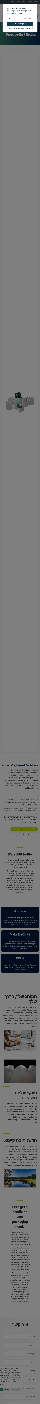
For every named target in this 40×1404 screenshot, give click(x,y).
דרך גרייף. (15, 1301)
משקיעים (29, 2)
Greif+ (18, 2)
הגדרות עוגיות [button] (16, 1389)
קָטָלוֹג (23, 1294)
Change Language (20, 24)
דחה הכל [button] (6, 1389)
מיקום (23, 2)
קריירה (36, 2)
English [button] (26, 18)
